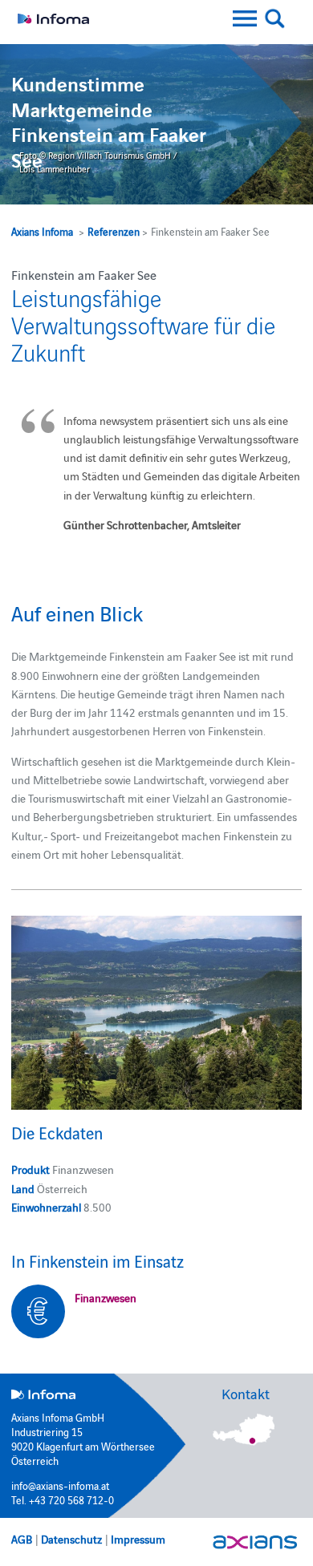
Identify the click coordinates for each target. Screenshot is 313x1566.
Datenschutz (71, 1539)
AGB (21, 1539)
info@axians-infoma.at (60, 1485)
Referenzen (113, 231)
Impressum (138, 1539)
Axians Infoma (42, 231)
